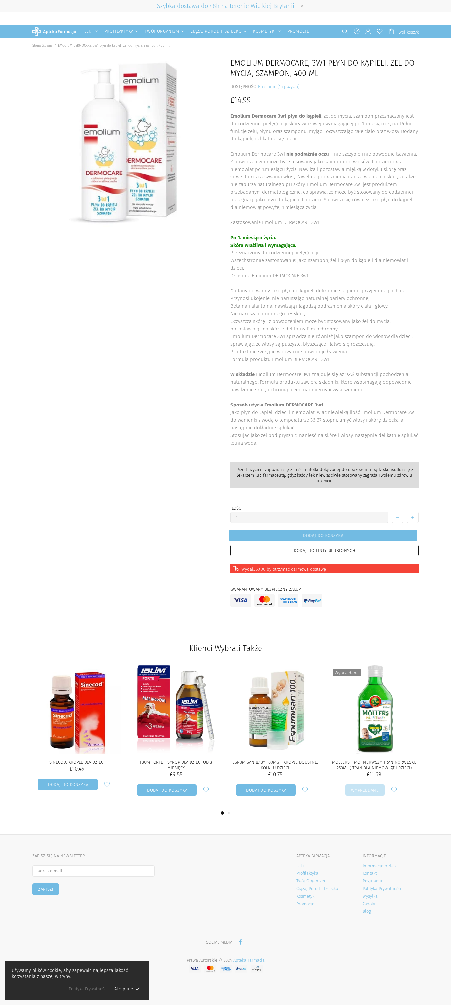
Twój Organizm (310, 880)
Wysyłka (370, 896)
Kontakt (370, 873)
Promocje (305, 903)
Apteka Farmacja (54, 31)
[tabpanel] (275, 737)
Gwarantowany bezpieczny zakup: (266, 589)
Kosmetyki (306, 896)
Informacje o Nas (379, 865)
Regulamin (373, 880)
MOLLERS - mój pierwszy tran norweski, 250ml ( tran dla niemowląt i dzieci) (176, 765)
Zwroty (369, 903)
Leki (300, 865)
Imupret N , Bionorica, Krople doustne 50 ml (275, 765)
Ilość (235, 508)
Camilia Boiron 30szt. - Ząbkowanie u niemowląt (374, 765)
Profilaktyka (307, 873)
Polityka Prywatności (382, 888)
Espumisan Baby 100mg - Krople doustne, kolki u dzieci (77, 765)
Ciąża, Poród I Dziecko (317, 888)
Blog (367, 911)
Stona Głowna (42, 46)
